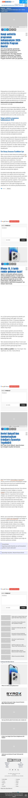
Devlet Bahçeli (14, 479)
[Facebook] (2, 29)
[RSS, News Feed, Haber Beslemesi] (15, 769)
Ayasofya (20, 479)
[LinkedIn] (7, 29)
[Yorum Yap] (15, 29)
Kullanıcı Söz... (21, 764)
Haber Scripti (14, 792)
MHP (2, 479)
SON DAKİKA (4, 779)
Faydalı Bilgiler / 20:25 (12, 5)
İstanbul (2, 492)
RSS (21, 762)
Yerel (17, 784)
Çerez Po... (21, 766)
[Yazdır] (12, 29)
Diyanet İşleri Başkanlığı (12, 518)
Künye (7, 765)
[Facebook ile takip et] (10, 769)
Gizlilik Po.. (21, 765)
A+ (26, 33)
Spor (3, 784)
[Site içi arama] (18, 769)
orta (25, 154)
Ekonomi (4, 786)
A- (26, 35)
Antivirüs (8, 188)
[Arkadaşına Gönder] (10, 29)
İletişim (7, 766)
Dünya (17, 786)
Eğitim (17, 781)
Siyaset (3, 781)
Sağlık (17, 782)
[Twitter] (5, 29)
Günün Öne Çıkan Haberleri (6, 788)
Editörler (7, 764)
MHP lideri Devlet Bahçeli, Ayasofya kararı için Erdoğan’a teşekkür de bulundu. (12, 446)
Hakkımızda (7, 762)
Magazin (3, 782)
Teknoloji (18, 779)
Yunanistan (5, 544)
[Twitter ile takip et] (12, 769)
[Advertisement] (14, 76)
